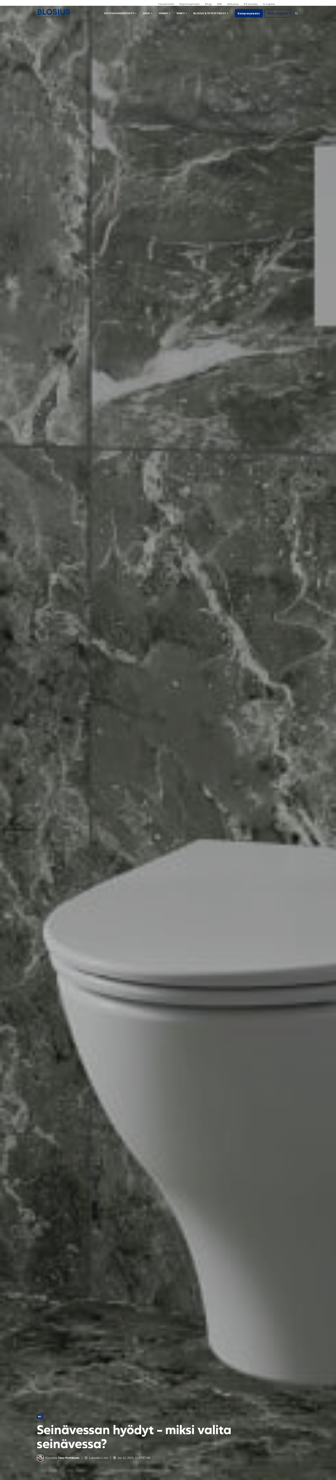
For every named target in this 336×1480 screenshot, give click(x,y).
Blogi (208, 3)
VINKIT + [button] (182, 13)
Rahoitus (233, 3)
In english (269, 3)
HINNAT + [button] (164, 13)
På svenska (251, 3)
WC (40, 1416)
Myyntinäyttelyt (190, 3)
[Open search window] (296, 13)
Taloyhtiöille (166, 3)
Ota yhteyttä (277, 13)
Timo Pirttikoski (68, 1457)
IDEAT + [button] (147, 13)
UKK (219, 3)
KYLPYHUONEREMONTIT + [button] (120, 13)
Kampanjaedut (249, 13)
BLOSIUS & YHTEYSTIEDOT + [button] (211, 13)
